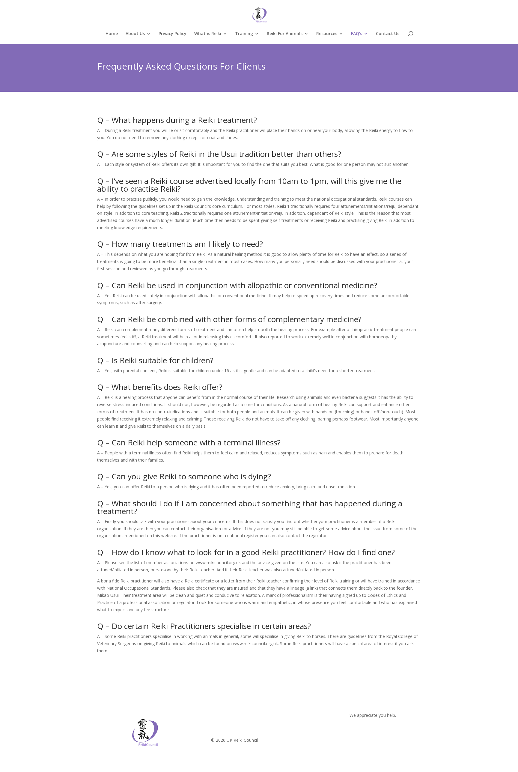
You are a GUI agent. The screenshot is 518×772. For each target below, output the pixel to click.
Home (112, 33)
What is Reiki (207, 33)
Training (244, 33)
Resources (326, 33)
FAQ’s (356, 33)
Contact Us (387, 33)
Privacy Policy (172, 33)
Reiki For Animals (284, 33)
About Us (135, 33)
